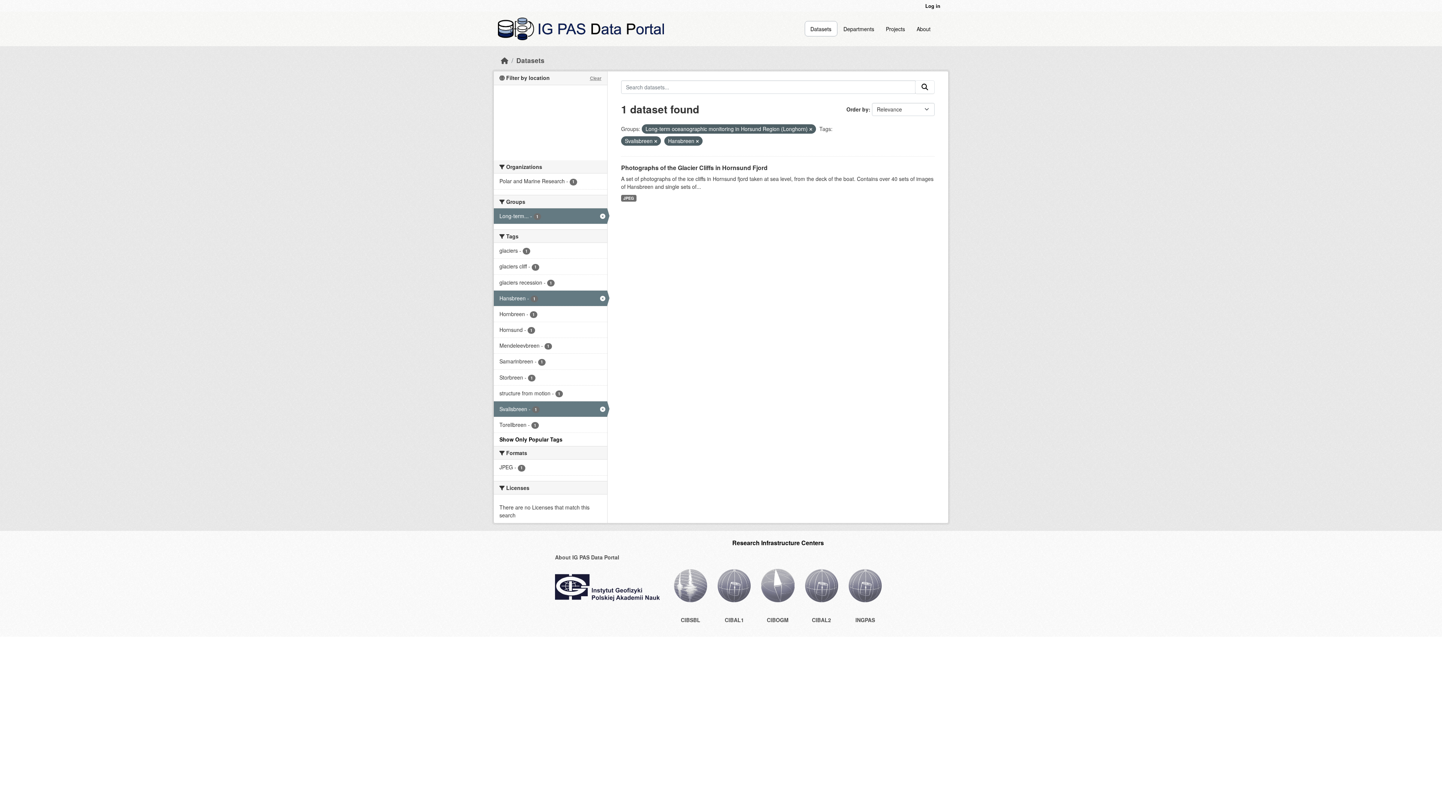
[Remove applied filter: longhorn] (810, 129)
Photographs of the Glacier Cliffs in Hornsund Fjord (694, 167)
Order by (857, 109)
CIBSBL (690, 620)
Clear (596, 78)
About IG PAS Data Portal (587, 557)
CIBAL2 (821, 620)
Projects (895, 29)
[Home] (504, 60)
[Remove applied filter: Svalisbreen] (655, 141)
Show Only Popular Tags (531, 439)
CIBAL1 (734, 620)
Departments (858, 29)
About (924, 29)
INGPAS (865, 620)
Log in (932, 5)
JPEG (628, 198)
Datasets (820, 29)
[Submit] (925, 87)
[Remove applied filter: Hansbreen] (697, 141)
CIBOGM (778, 620)
